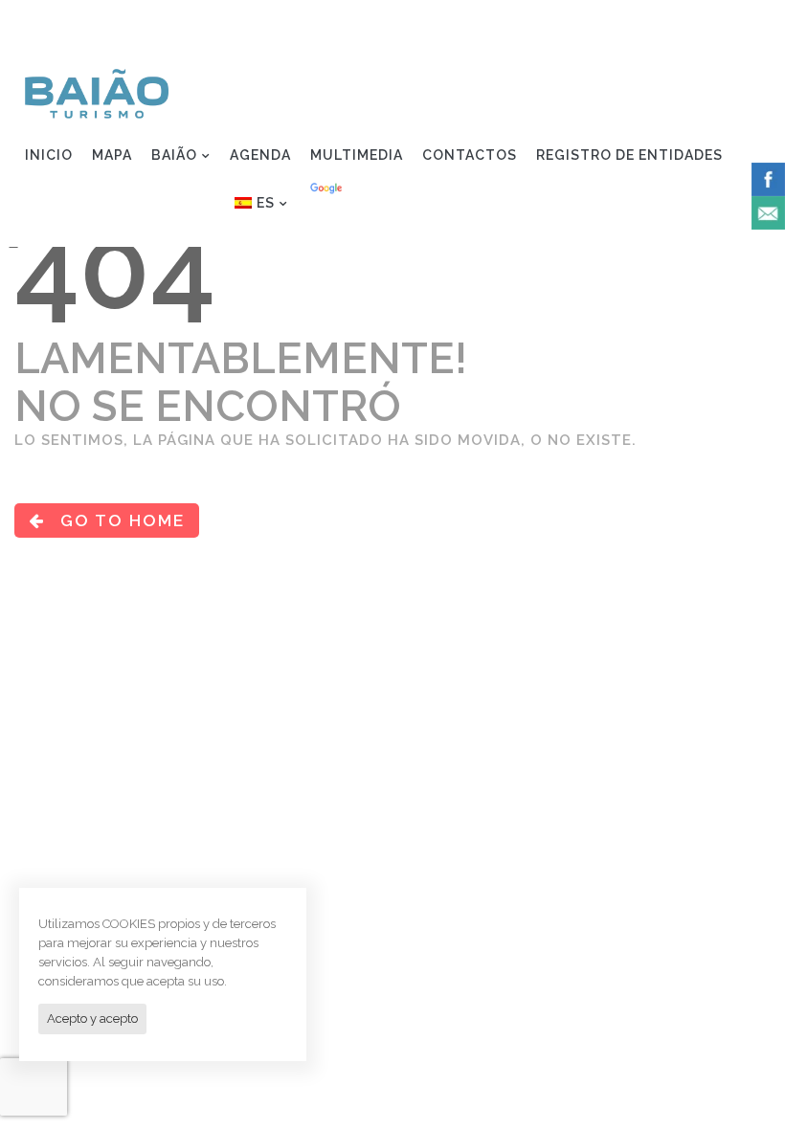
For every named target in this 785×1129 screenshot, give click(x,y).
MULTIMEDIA (356, 155)
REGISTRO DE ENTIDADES (629, 155)
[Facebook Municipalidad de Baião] (768, 178)
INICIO (49, 155)
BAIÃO (174, 155)
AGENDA (260, 155)
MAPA (112, 155)
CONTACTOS (469, 155)
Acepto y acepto (92, 1018)
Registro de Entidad (669, 24)
